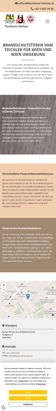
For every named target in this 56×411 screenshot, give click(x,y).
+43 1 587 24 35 (44, 8)
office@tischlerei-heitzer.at (36, 3)
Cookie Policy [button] (23, 381)
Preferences (28, 404)
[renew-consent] (3, 407)
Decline (28, 398)
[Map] (28, 299)
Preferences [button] (41, 384)
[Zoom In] (3, 285)
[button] (47, 21)
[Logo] (21, 19)
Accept (28, 392)
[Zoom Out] (3, 289)
